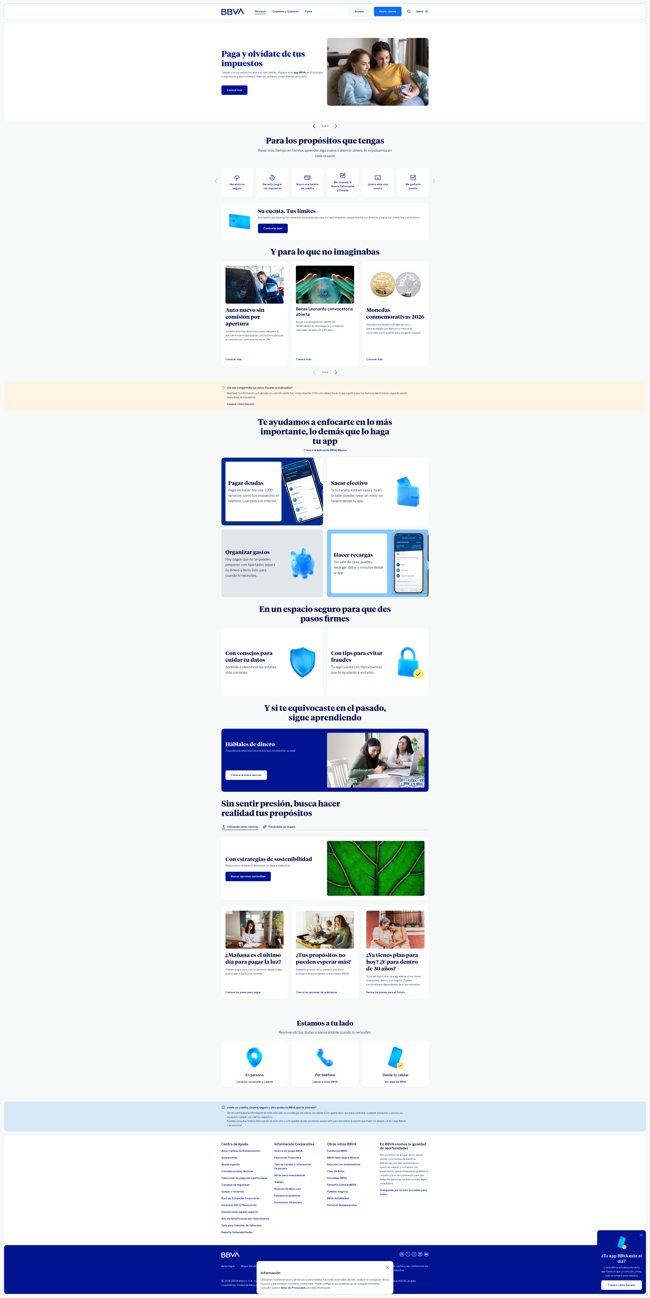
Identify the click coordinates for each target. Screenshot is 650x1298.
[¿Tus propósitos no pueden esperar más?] (325, 930)
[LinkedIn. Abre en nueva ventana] (420, 1254)
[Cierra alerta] (641, 1235)
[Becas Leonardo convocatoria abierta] (325, 285)
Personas (260, 11)
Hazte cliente (387, 11)
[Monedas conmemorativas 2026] (395, 285)
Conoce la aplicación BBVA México (325, 450)
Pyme (308, 11)
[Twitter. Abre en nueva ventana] (408, 1254)
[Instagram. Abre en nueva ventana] (414, 1254)
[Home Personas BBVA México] (232, 11)
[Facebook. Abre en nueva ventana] (401, 1254)
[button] (359, 11)
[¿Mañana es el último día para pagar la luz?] (254, 930)
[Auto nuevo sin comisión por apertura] (254, 285)
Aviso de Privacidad (293, 1287)
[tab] (240, 827)
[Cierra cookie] (387, 1267)
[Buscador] (409, 11)
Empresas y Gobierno (285, 11)
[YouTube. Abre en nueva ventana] (426, 1254)
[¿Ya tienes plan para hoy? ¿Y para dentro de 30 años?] (395, 930)
